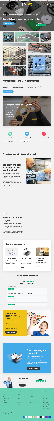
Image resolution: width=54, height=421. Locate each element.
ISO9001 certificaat (46, 408)
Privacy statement (46, 402)
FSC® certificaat (45, 406)
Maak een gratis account (33, 368)
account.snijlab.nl (39, 358)
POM (17, 406)
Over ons (44, 394)
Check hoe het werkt (8, 23)
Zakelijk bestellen (33, 402)
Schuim (18, 398)
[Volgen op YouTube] (6, 413)
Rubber (18, 400)
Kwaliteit (38, 266)
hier (29, 362)
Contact (22, 385)
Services (4, 400)
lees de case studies (11, 332)
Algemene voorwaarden (47, 404)
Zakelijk (4, 396)
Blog (43, 400)
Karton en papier (20, 402)
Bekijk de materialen (8, 91)
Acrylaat (18, 404)
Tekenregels (7, 266)
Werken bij (45, 396)
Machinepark (45, 398)
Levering (22, 267)
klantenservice (29, 363)
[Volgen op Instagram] (3, 413)
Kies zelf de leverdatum (24, 140)
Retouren (31, 400)
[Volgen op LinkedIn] (8, 413)
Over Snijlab (5, 402)
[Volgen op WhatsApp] (11, 413)
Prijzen (31, 394)
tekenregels (40, 356)
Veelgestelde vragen (6, 398)
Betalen (31, 398)
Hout (18, 396)
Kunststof (19, 394)
